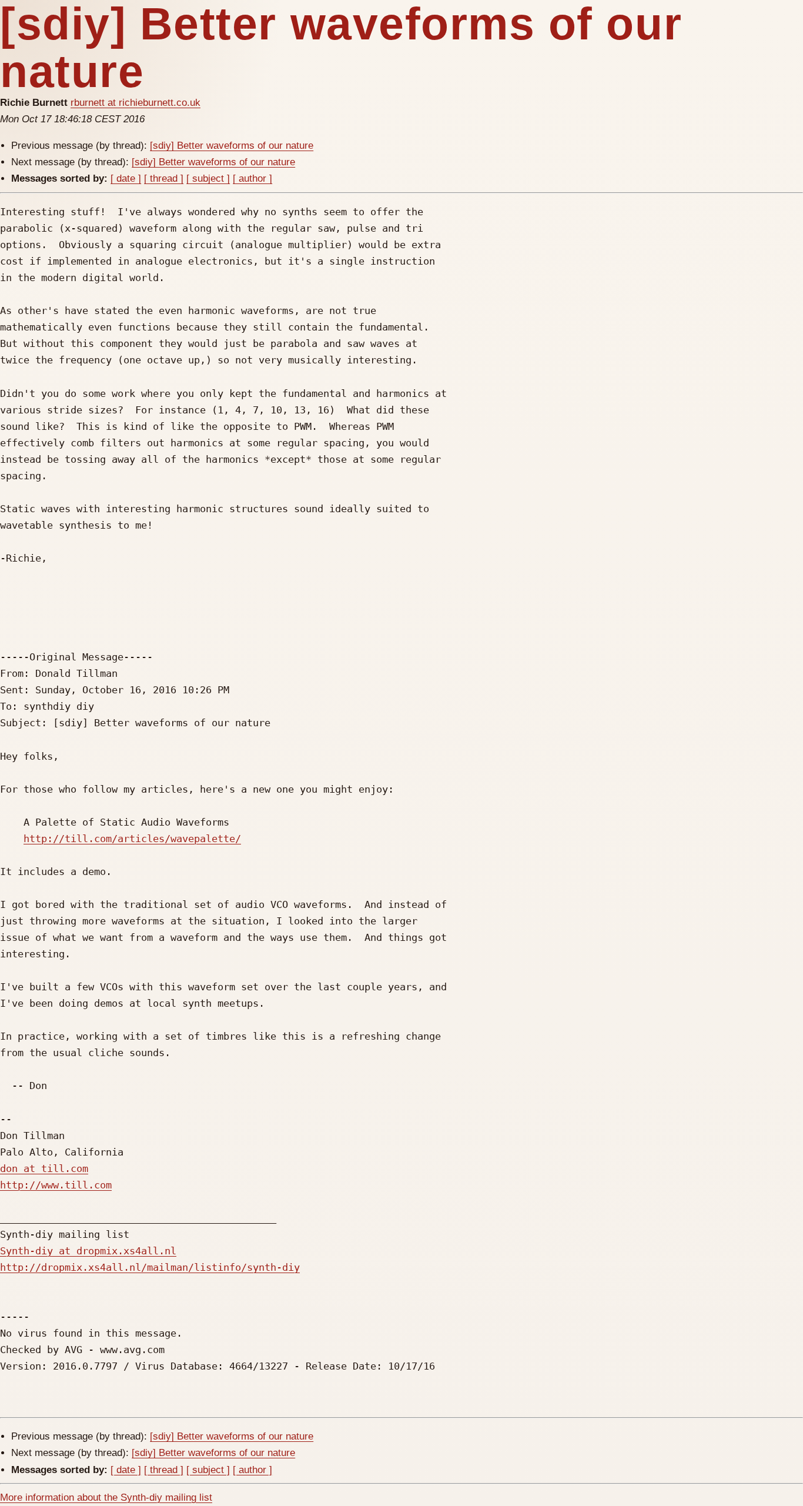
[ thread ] (163, 178)
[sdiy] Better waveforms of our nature (231, 145)
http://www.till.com (56, 1185)
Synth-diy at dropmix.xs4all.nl (88, 1251)
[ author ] (252, 178)
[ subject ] (208, 178)
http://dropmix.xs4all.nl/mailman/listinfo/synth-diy (150, 1267)
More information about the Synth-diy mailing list (106, 1497)
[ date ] (126, 178)
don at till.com (44, 1168)
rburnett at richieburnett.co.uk (135, 102)
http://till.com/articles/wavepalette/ (132, 838)
